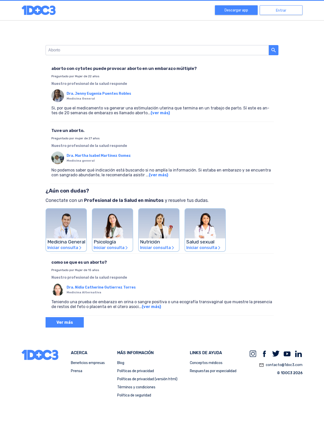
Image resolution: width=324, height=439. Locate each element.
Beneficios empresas (88, 363)
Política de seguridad (134, 395)
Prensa (76, 371)
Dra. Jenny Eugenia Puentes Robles (99, 93)
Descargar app (236, 10)
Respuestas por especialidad (213, 371)
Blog (120, 363)
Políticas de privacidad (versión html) (147, 379)
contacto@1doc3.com (280, 365)
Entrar (281, 10)
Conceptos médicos (206, 363)
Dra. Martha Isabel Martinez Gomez (99, 156)
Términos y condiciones (136, 387)
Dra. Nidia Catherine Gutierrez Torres (101, 287)
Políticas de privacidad (135, 371)
